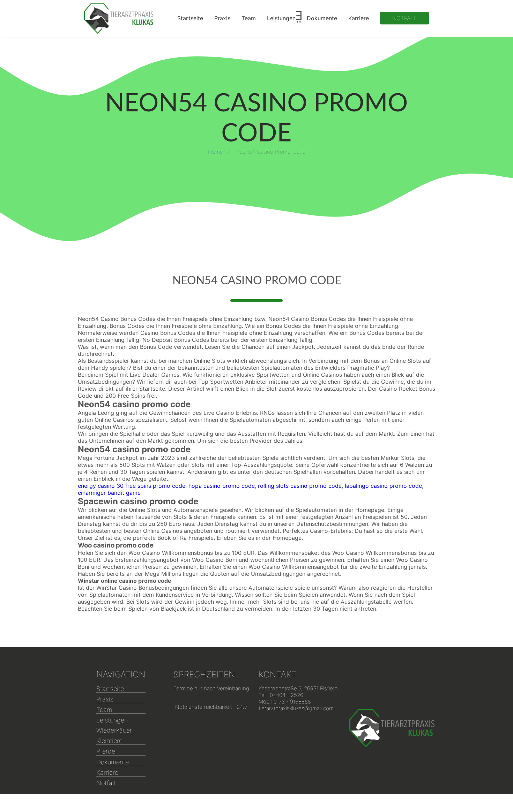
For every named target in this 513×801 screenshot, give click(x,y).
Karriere (358, 18)
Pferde (105, 751)
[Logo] (119, 18)
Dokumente (322, 18)
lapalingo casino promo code (383, 485)
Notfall (404, 18)
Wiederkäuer (114, 730)
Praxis (222, 18)
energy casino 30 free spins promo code (131, 485)
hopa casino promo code (221, 485)
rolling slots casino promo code (300, 485)
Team (248, 18)
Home (215, 152)
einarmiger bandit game (109, 492)
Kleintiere (109, 740)
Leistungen (281, 18)
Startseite (190, 18)
